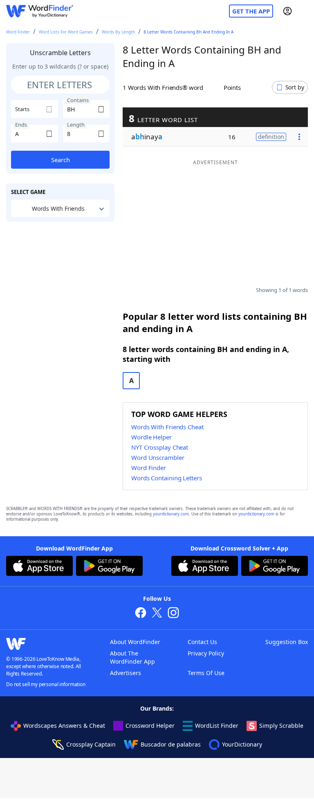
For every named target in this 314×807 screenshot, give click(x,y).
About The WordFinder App (132, 657)
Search (60, 160)
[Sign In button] (287, 11)
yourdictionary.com (171, 514)
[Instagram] (173, 613)
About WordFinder (135, 642)
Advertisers (125, 673)
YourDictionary (242, 744)
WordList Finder (216, 725)
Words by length (118, 31)
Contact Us (202, 642)
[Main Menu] (304, 11)
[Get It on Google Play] (109, 567)
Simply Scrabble (281, 725)
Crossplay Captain (91, 744)
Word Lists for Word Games (66, 31)
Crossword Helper (150, 725)
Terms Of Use (206, 673)
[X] (157, 613)
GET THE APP (251, 11)
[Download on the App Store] (39, 567)
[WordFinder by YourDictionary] (39, 11)
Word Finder (18, 31)
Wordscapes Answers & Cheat (64, 725)
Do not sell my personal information (45, 684)
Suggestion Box (286, 642)
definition (271, 136)
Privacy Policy (206, 653)
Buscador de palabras (171, 744)
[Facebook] (140, 613)
